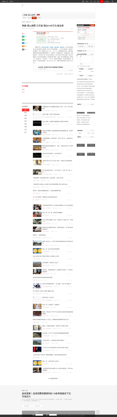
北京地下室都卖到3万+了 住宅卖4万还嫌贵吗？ (86, 92)
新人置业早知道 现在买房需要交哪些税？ (84, 88)
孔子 (49, 142)
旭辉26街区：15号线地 (80, 112)
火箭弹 (46, 149)
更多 (26, 49)
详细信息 (29, 17)
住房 (39, 193)
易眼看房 (79, 136)
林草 (38, 199)
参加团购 (39, 17)
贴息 (38, 322)
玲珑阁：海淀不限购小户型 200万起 (83, 117)
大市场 (40, 293)
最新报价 (62, 47)
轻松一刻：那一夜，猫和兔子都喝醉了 (52, 212)
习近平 (37, 237)
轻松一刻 (51, 215)
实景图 (86, 66)
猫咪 (48, 307)
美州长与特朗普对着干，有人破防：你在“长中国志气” (56, 283)
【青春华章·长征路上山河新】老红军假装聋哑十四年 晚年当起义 (50, 184)
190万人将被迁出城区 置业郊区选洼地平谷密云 (86, 81)
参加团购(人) (58, 42)
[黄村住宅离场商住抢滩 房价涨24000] (81, 147)
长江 (48, 343)
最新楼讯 (34, 17)
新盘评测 (79, 104)
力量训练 (49, 328)
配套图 (89, 66)
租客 (48, 231)
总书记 (40, 237)
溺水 (46, 273)
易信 (26, 36)
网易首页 (3, 1)
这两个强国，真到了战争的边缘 (50, 114)
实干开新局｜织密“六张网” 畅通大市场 (43, 291)
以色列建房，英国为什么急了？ (50, 262)
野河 (48, 273)
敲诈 (46, 215)
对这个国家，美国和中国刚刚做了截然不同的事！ (55, 121)
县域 (36, 180)
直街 (48, 315)
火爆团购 (92, 25)
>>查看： (78, 66)
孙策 (48, 215)
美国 (46, 124)
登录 (102, 1)
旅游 (46, 335)
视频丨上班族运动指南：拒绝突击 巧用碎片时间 (55, 326)
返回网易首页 (26, 406)
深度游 (48, 335)
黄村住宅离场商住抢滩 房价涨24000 (80, 154)
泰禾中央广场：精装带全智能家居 (83, 115)
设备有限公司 (47, 174)
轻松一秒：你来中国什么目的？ (50, 361)
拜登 (51, 286)
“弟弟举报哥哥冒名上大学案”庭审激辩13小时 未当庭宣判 (57, 205)
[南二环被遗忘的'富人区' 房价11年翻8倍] (91, 138)
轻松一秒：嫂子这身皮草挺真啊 (50, 249)
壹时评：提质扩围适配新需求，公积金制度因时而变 (47, 190)
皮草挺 (46, 251)
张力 (46, 307)
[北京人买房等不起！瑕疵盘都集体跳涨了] (81, 138)
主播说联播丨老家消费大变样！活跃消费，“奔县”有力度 (48, 178)
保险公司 (48, 164)
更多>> (92, 130)
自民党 (48, 156)
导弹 (48, 149)
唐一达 (46, 372)
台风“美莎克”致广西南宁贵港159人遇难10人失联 (46, 256)
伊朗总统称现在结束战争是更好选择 (42, 277)
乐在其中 (46, 223)
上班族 (46, 328)
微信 (26, 39)
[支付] (95, 1)
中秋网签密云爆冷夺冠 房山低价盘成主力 (84, 90)
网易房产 (33, 28)
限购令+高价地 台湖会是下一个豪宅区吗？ (91, 154)
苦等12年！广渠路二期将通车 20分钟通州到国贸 (86, 86)
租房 (46, 231)
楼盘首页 (24, 17)
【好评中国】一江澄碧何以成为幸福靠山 (53, 340)
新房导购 (81, 75)
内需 (36, 357)
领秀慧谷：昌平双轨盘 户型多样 (83, 122)
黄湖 (49, 223)
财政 (36, 322)
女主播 (46, 110)
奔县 (38, 180)
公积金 (37, 193)
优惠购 (51, 47)
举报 (72, 28)
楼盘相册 (56, 47)
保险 (46, 164)
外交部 (48, 350)
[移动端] (83, 1)
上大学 (49, 372)
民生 (48, 245)
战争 (38, 280)
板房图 (84, 66)
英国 (48, 265)
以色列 (46, 265)
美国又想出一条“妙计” (48, 297)
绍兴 (46, 315)
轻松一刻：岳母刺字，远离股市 (50, 304)
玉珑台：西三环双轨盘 (91, 112)
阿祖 (48, 251)
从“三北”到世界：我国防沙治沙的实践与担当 (45, 197)
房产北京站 (71, 70)
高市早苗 (46, 142)
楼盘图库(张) (53, 42)
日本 (46, 156)
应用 (7, 1)
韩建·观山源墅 (40, 33)
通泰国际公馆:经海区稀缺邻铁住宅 (83, 124)
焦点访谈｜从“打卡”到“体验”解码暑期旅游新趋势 (55, 333)
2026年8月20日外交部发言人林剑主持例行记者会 (55, 347)
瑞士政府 (48, 124)
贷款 (51, 174)
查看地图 (62, 38)
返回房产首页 (37, 406)
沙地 (36, 199)
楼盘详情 (49, 42)
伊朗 (36, 280)
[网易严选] (91, 1)
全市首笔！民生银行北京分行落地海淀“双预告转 (50, 67)
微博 (26, 46)
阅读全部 (92, 54)
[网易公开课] (87, 1)
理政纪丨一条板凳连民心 (39, 235)
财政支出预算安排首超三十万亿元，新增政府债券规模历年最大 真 (51, 319)
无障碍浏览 (11, 1)
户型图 (81, 66)
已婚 (48, 110)
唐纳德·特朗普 (47, 286)
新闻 (43, 110)
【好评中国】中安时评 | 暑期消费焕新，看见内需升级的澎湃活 (50, 354)
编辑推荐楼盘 (80, 130)
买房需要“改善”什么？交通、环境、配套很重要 (86, 97)
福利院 (49, 134)
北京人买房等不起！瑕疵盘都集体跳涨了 (80, 145)
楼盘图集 (81, 54)
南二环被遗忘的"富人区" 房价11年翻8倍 (91, 145)
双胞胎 (46, 134)
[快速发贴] (23, 33)
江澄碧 (46, 343)
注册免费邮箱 (107, 1)
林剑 (46, 350)
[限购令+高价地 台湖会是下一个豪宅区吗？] (91, 147)
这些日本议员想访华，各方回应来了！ (52, 153)
